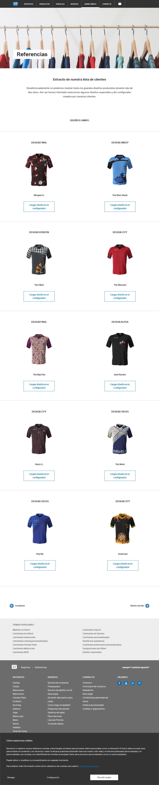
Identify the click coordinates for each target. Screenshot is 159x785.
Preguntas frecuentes (58, 709)
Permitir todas (104, 777)
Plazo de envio (55, 716)
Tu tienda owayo (56, 723)
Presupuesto (54, 686)
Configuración (53, 777)
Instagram (133, 683)
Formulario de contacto (94, 686)
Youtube (126, 683)
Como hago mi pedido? (59, 705)
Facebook (119, 683)
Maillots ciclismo (21, 630)
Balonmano (18, 690)
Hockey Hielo (19, 697)
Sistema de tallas (56, 712)
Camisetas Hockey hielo (25, 644)
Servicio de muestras (58, 683)
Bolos (15, 720)
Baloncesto (18, 694)
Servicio (74, 4)
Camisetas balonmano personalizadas (102, 644)
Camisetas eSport (92, 630)
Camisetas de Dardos (93, 633)
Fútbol (16, 686)
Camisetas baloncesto (24, 637)
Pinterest (139, 683)
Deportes (28, 4)
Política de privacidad (93, 705)
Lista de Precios (55, 720)
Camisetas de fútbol (23, 633)
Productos (44, 4)
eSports (16, 709)
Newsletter (88, 690)
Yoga (15, 712)
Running (17, 705)
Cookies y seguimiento (94, 709)
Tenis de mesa (20, 731)
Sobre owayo (90, 4)
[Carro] (119, 4)
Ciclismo (17, 701)
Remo (16, 723)
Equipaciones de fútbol (94, 648)
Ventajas (60, 4)
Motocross (18, 716)
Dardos (16, 683)
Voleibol (16, 727)
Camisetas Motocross (24, 648)
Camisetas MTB (21, 652)
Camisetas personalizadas (96, 637)
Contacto (106, 4)
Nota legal (88, 694)
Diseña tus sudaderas (93, 641)
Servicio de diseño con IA (60, 690)
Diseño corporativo (92, 652)
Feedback (20, 606)
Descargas (53, 694)
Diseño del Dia (137, 606)
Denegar (11, 777)
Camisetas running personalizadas (30, 641)
